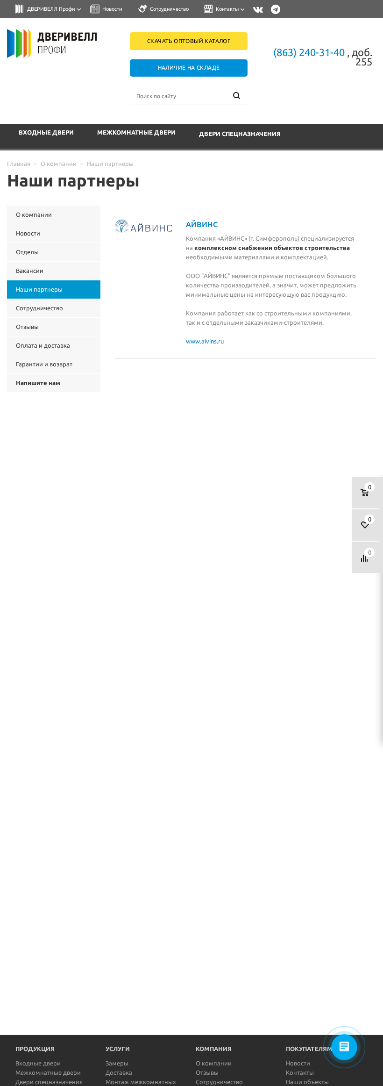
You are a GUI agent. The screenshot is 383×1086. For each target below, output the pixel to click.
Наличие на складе (189, 67)
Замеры (117, 1063)
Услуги (118, 1048)
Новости (298, 1063)
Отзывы (207, 1072)
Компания (214, 1048)
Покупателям (309, 1048)
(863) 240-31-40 (309, 52)
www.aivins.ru (205, 341)
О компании (214, 1063)
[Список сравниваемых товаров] (367, 557)
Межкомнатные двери (136, 132)
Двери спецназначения (240, 133)
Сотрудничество (219, 1082)
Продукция (35, 1048)
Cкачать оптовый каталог (188, 41)
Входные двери (46, 132)
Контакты (300, 1072)
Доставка (119, 1072)
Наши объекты (307, 1082)
